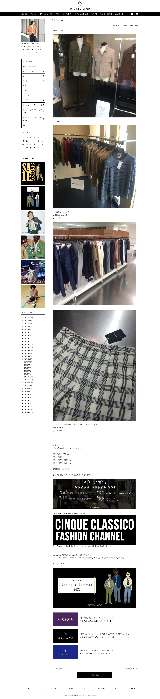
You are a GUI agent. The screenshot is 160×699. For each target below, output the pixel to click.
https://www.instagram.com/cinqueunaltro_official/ (78, 558)
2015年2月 (28, 406)
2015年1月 (28, 409)
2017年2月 (28, 338)
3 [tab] (36, 53)
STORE (94, 14)
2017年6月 (28, 326)
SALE (58, 14)
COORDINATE (81, 14)
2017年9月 (28, 320)
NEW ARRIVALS (46, 14)
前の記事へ (130, 668)
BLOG (84, 689)
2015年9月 (28, 385)
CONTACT (117, 689)
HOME (24, 14)
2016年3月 (28, 368)
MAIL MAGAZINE (115, 14)
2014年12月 (28, 412)
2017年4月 (28, 332)
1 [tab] (29, 53)
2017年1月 (28, 341)
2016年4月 (28, 365)
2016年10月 (28, 350)
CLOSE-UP (41, 689)
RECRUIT (131, 689)
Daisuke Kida (133, 25)
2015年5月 (28, 397)
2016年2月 (28, 371)
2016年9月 (28, 353)
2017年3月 (28, 335)
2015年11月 (28, 380)
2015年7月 (28, 391)
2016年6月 (28, 359)
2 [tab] (33, 53)
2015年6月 (28, 394)
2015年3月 (28, 403)
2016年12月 (28, 344)
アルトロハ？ (57, 20)
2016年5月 (28, 362)
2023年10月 (28, 318)
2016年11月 (28, 347)
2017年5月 (28, 329)
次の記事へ (59, 668)
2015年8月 (28, 388)
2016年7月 (28, 356)
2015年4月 (28, 400)
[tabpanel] (33, 35)
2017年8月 (28, 323)
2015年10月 (28, 382)
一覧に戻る (95, 675)
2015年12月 (28, 377)
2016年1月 (28, 374)
